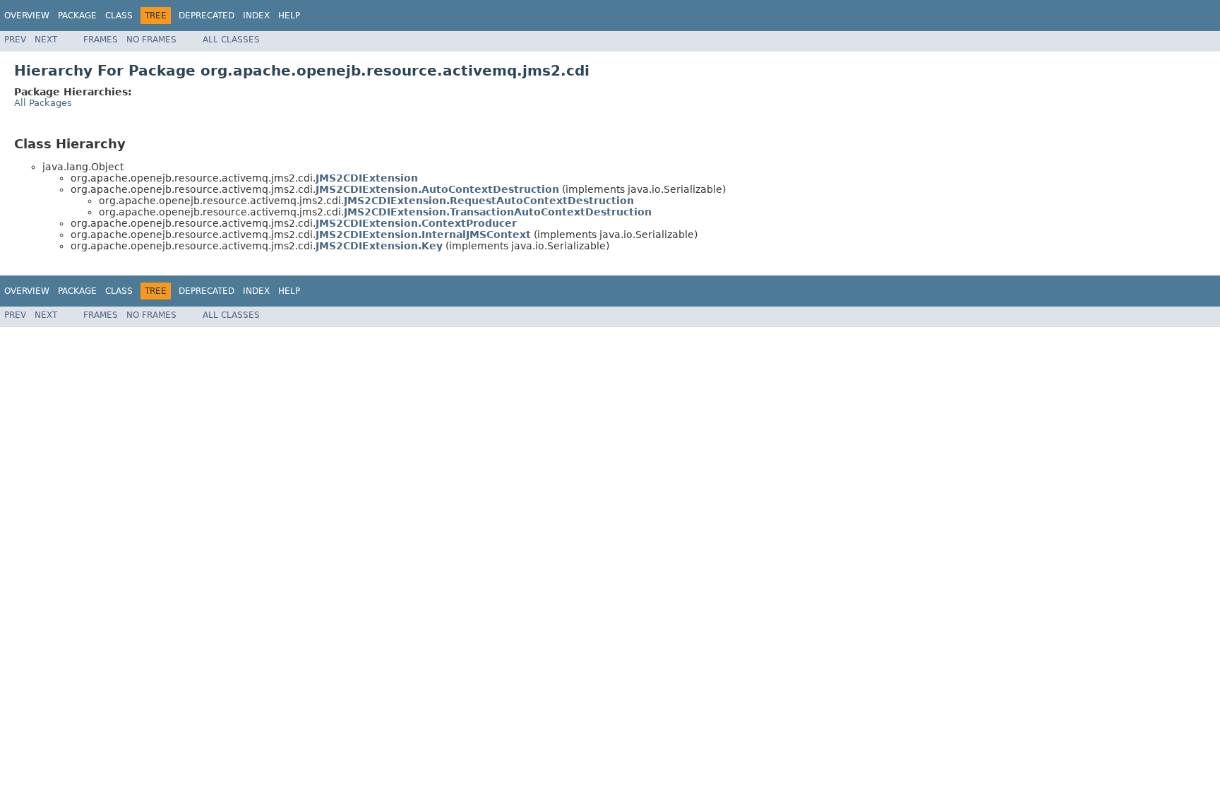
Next (46, 40)
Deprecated (206, 15)
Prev (15, 40)
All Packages (43, 102)
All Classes (231, 40)
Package (77, 15)
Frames (100, 40)
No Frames (151, 40)
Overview (26, 15)
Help (289, 15)
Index (256, 15)
